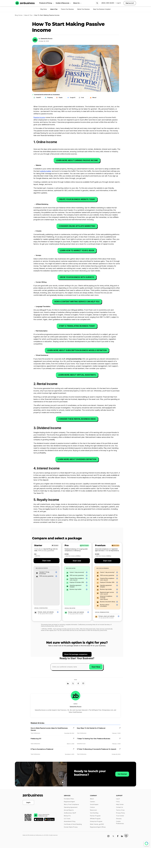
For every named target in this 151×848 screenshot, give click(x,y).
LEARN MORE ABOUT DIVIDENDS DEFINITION (77, 459)
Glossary (119, 818)
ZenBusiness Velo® (70, 813)
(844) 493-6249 (107, 3)
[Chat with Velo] (146, 843)
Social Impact (94, 804)
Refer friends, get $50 (97, 824)
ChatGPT (38, 97)
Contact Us (119, 807)
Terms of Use (120, 810)
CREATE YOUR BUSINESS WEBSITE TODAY (77, 199)
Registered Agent (69, 801)
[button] (62, 782)
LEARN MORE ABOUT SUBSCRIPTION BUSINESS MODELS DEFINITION (77, 350)
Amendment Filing (69, 821)
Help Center (120, 804)
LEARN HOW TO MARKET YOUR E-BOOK (77, 250)
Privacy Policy (120, 813)
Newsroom (93, 810)
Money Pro (67, 815)
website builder (45, 171)
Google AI (72, 97)
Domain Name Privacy (71, 827)
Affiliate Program (95, 818)
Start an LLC (130, 3)
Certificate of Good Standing (73, 824)
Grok (82, 97)
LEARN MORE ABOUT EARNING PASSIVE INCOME (77, 160)
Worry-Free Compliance (71, 804)
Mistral (94, 97)
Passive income (39, 117)
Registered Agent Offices (98, 827)
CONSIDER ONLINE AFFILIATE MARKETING (77, 226)
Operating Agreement (70, 807)
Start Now (96, 667)
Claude (60, 97)
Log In (28, 802)
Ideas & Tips (28, 15)
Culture (92, 807)
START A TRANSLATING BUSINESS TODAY (77, 326)
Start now (46, 561)
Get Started (122, 774)
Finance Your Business (67, 9)
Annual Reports (69, 810)
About (92, 799)
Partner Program (95, 815)
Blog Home (43, 9)
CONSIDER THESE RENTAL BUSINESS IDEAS (77, 419)
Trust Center (120, 815)
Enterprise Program (96, 821)
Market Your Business (83, 9)
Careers (92, 801)
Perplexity (50, 97)
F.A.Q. (118, 801)
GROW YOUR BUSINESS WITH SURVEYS (77, 277)
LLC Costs (67, 818)
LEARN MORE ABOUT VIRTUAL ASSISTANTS (77, 375)
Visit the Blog (94, 813)
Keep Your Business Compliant (102, 9)
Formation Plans (69, 799)
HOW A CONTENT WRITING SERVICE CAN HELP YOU (76, 302)
